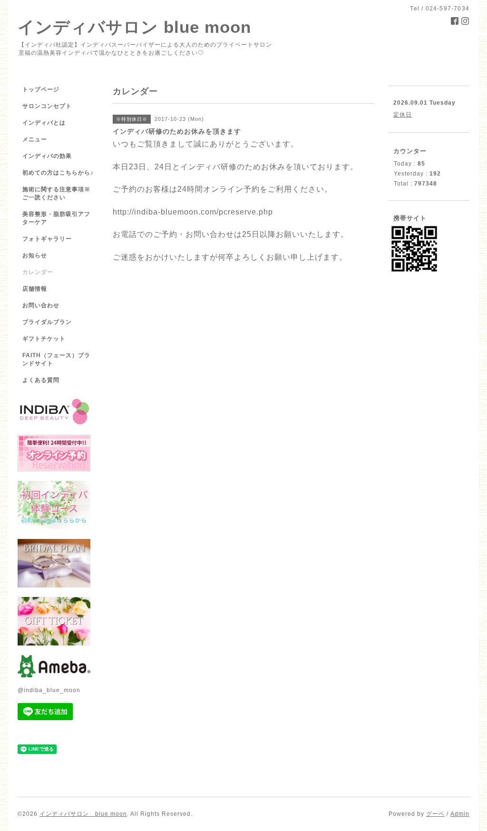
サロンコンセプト (47, 106)
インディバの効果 (47, 156)
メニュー (34, 139)
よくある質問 (40, 380)
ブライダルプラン (47, 322)
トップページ (40, 89)
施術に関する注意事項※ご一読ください (56, 193)
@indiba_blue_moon (49, 690)
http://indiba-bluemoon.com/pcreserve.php (193, 212)
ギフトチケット (44, 338)
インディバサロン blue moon (134, 27)
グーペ (435, 814)
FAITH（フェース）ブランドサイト (56, 359)
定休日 (402, 114)
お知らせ (34, 255)
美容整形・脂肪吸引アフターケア (56, 218)
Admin (459, 814)
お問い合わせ (40, 305)
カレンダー (37, 272)
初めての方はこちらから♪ (58, 172)
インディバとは (44, 122)
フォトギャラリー (47, 238)
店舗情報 (34, 288)
